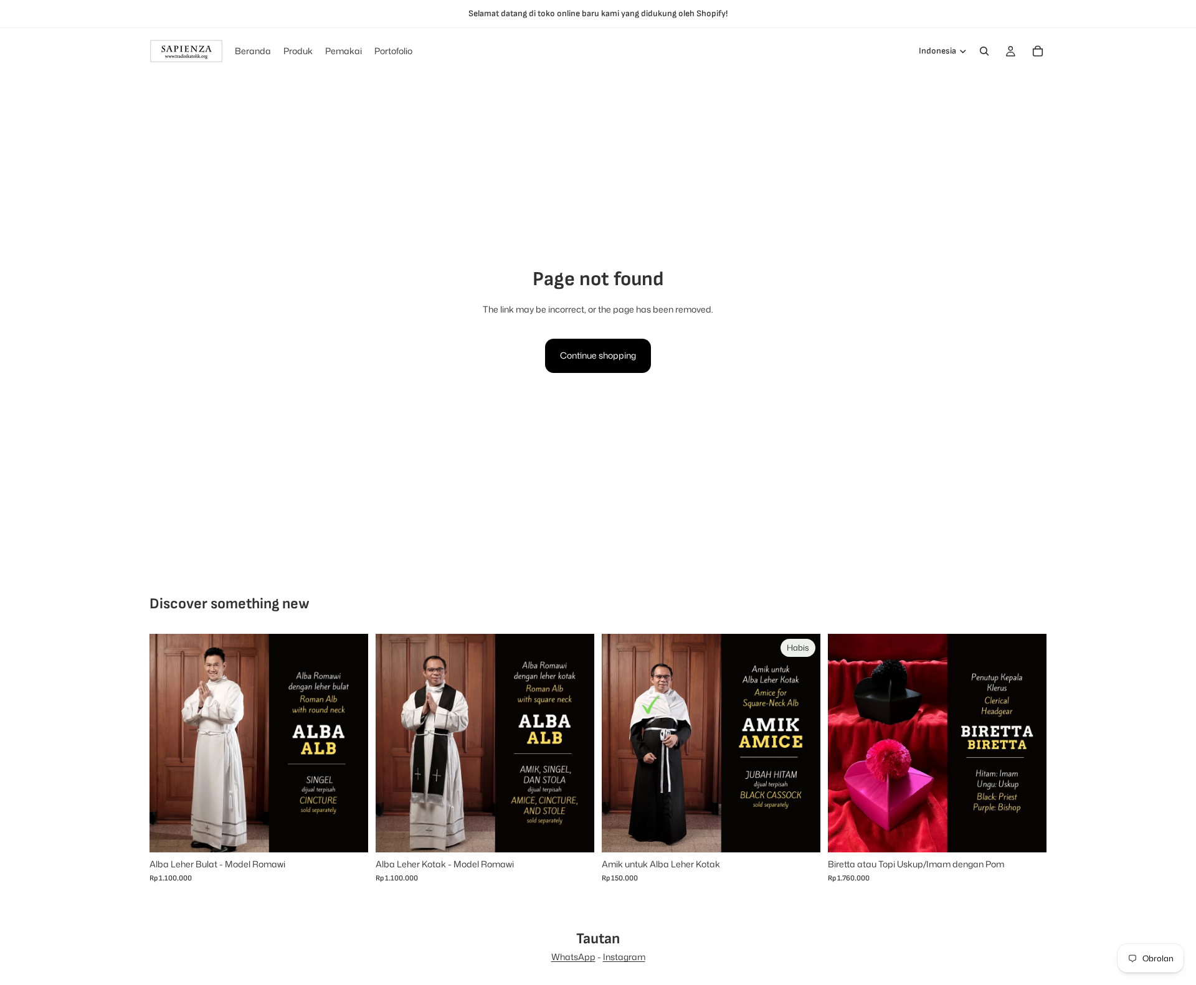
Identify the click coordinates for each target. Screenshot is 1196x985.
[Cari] (984, 51)
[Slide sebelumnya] (168, 743)
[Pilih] (349, 833)
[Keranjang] (1037, 51)
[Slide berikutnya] (349, 743)
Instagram (624, 957)
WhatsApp (573, 957)
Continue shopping (598, 355)
